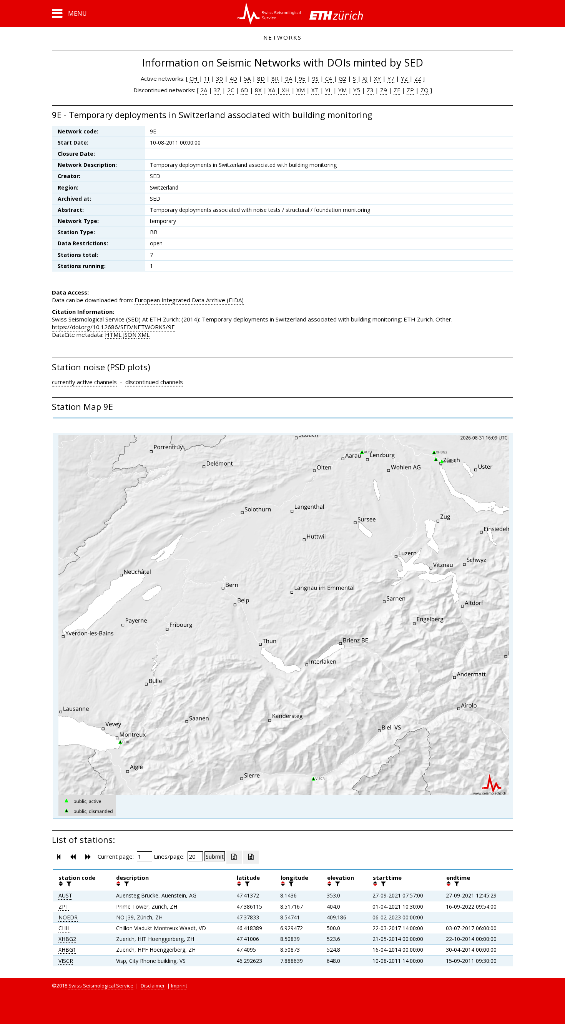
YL (328, 90)
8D (261, 78)
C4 (329, 78)
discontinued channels (154, 382)
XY (377, 78)
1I (206, 78)
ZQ (424, 90)
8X (258, 90)
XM (300, 90)
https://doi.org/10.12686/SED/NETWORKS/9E (113, 327)
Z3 (370, 90)
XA (272, 90)
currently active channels (84, 382)
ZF (397, 90)
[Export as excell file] (234, 857)
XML (144, 334)
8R (275, 78)
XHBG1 (67, 949)
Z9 (383, 90)
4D (233, 78)
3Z (217, 90)
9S (315, 78)
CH (194, 78)
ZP (410, 90)
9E (301, 78)
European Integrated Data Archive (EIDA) (189, 300)
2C (230, 90)
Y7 (390, 78)
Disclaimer (153, 985)
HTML (113, 334)
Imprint (179, 985)
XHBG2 (67, 938)
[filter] (68, 883)
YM (342, 90)
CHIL (64, 928)
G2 (342, 78)
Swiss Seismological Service (100, 985)
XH (285, 90)
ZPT (63, 906)
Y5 (356, 90)
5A (247, 78)
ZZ (417, 78)
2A (203, 90)
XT (315, 90)
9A (288, 78)
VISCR (65, 960)
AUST (65, 895)
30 (219, 78)
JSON (129, 334)
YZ (405, 78)
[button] (69, 13)
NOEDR (68, 917)
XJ (364, 78)
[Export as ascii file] (251, 857)
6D (244, 90)
